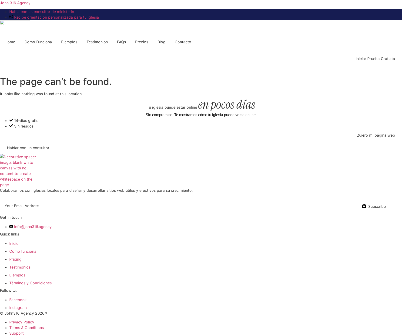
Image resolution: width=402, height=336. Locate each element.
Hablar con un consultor (28, 147)
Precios (141, 42)
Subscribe (377, 206)
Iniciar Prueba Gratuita (375, 58)
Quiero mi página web (375, 135)
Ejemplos (69, 42)
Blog (161, 42)
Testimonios (97, 42)
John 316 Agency (15, 2)
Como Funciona (38, 42)
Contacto (183, 42)
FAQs (121, 42)
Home (10, 42)
